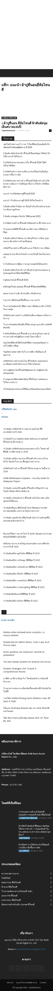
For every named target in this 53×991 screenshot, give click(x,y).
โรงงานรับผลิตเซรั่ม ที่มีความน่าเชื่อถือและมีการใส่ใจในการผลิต (27, 307)
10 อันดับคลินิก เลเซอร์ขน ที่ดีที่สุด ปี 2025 (22, 580)
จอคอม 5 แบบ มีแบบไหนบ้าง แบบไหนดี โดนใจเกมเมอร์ (26, 255)
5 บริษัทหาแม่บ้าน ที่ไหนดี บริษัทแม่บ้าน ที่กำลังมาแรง (27, 223)
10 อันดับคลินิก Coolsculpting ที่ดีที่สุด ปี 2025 (24, 587)
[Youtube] (41, 968)
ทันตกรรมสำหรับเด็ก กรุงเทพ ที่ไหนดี (17, 904)
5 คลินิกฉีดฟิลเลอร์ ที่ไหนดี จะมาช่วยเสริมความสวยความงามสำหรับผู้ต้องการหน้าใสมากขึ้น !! (26, 335)
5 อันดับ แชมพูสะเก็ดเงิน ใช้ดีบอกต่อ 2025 (22, 216)
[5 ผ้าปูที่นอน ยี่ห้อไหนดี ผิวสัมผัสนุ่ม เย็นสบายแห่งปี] (26, 106)
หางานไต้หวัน (24, 851)
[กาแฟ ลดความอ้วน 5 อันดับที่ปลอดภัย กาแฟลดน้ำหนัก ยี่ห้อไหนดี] (8, 815)
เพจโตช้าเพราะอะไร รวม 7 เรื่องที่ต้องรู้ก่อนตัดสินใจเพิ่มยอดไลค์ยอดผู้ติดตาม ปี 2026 (26, 145)
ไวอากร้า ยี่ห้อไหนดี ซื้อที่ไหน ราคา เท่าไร (21, 300)
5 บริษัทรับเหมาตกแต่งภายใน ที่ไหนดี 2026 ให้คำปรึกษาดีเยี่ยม (25, 164)
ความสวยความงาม (10, 873)
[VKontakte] (34, 968)
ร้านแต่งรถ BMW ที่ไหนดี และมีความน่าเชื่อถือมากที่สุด (25, 230)
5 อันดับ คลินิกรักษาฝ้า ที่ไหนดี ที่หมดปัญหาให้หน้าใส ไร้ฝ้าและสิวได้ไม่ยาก (26, 155)
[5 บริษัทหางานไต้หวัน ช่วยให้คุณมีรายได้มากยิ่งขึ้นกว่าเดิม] (8, 848)
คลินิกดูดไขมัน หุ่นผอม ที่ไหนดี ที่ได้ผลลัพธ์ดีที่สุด (24, 286)
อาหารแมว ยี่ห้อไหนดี (11, 900)
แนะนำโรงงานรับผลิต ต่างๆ (26, 982)
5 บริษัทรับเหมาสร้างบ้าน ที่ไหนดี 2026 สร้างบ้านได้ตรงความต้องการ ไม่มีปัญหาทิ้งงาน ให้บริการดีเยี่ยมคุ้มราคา (26, 184)
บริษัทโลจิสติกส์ (24, 838)
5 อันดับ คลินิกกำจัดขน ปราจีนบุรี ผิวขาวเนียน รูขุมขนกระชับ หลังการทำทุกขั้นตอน (26, 239)
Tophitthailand (8, 130)
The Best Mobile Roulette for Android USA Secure (27, 661)
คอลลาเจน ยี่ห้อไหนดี (11, 882)
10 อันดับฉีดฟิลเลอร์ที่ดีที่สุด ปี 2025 (19, 594)
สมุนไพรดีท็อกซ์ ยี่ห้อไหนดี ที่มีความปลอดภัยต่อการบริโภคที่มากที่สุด (25, 344)
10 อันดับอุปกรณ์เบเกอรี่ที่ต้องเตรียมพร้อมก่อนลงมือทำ (27, 389)
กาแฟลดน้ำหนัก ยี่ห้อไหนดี (28, 818)
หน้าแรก (10, 982)
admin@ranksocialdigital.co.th (31, 949)
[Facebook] (12, 968)
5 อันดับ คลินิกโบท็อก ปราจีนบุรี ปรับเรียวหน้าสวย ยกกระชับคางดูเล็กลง (26, 208)
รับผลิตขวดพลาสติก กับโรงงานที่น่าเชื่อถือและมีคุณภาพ (24, 353)
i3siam (4, 417)
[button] (49, 73)
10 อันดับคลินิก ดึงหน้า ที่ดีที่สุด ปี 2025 (20, 573)
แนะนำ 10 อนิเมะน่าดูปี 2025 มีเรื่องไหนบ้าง (23, 200)
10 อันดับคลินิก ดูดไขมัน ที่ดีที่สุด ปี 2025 (21, 553)
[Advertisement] (26, 41)
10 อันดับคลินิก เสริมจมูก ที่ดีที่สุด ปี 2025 (21, 560)
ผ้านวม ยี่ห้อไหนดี (9, 886)
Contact (43, 982)
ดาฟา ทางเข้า (8, 620)
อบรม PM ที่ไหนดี (9, 895)
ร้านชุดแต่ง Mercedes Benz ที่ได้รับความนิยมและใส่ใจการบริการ (25, 380)
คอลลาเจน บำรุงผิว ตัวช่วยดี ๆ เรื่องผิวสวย (22, 293)
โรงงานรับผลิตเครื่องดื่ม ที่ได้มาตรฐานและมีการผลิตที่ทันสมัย (27, 326)
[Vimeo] (26, 968)
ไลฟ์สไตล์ (5, 878)
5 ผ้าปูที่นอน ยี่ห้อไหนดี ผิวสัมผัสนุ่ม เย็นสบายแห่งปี (24, 125)
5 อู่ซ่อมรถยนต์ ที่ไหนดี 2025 (15, 280)
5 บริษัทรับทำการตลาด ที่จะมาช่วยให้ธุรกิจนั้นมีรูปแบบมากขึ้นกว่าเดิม (25, 173)
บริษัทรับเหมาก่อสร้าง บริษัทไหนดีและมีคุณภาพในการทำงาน (27, 317)
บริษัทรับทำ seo (9, 409)
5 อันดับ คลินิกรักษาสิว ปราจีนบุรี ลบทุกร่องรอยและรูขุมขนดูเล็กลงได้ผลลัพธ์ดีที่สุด (26, 271)
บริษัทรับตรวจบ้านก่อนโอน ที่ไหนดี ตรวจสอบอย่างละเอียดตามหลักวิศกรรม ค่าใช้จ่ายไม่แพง (25, 362)
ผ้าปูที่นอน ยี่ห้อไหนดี (9, 118)
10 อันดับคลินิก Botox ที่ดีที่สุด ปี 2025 (20, 600)
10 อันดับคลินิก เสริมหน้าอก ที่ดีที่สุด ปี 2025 (23, 566)
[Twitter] (19, 968)
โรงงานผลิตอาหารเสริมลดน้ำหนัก (16, 891)
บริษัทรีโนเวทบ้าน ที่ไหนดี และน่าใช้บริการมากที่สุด (26, 248)
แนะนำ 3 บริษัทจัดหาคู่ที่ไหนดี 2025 (19, 193)
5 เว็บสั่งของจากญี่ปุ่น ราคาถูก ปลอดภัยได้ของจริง (25, 264)
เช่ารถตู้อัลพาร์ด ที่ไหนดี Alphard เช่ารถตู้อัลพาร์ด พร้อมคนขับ (25, 371)
